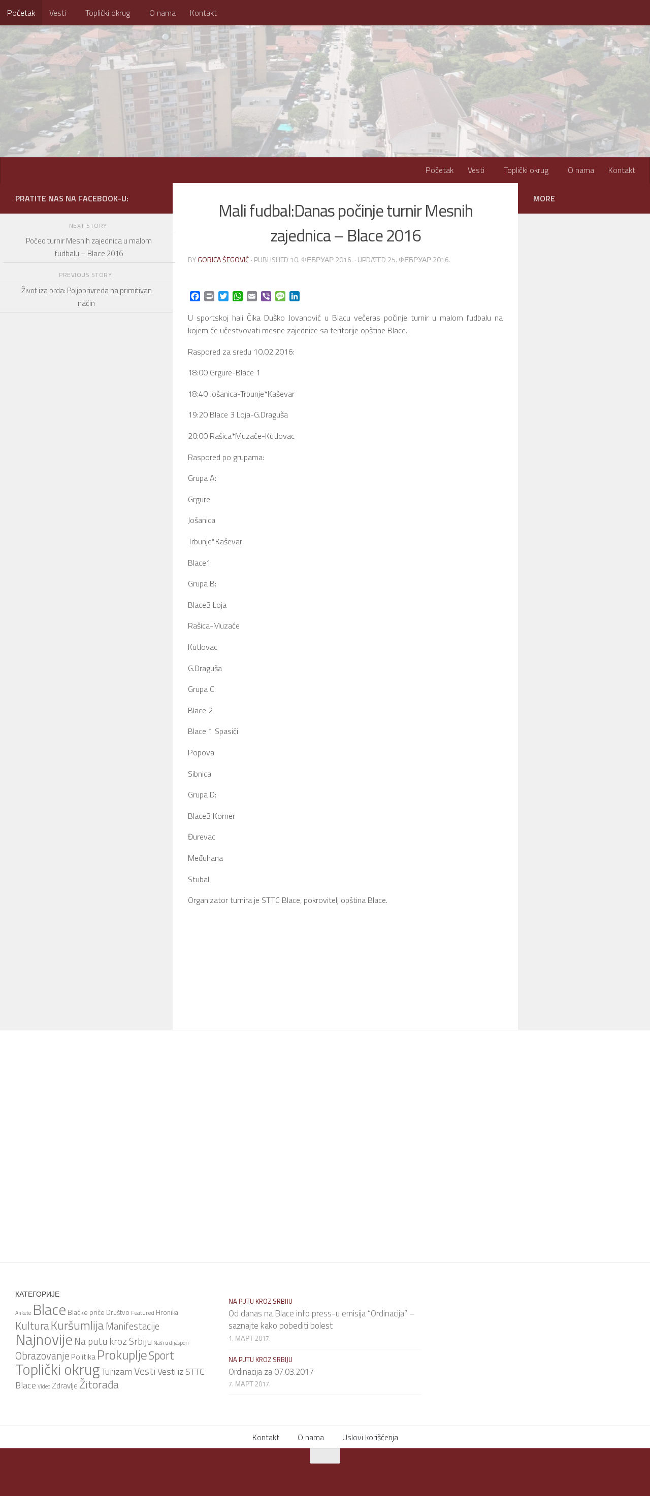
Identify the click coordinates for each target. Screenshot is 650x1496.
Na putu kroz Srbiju (113, 1341)
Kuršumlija (77, 1325)
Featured (142, 1312)
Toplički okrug (107, 13)
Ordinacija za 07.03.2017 (271, 1371)
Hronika (167, 1312)
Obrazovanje (42, 1356)
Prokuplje (122, 1355)
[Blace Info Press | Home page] (142, 66)
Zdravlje (65, 1385)
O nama (162, 13)
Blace (49, 1309)
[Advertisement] (86, 595)
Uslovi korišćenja (370, 1437)
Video (44, 1386)
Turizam (117, 1371)
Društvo (117, 1312)
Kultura (32, 1325)
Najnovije (44, 1339)
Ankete (23, 1313)
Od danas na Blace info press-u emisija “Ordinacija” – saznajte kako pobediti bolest (322, 1319)
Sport (161, 1355)
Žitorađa (99, 1384)
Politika (83, 1356)
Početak (21, 13)
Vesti (57, 13)
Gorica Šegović (223, 259)
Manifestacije (132, 1326)
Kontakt (203, 13)
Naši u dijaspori (171, 1343)
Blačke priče (86, 1312)
